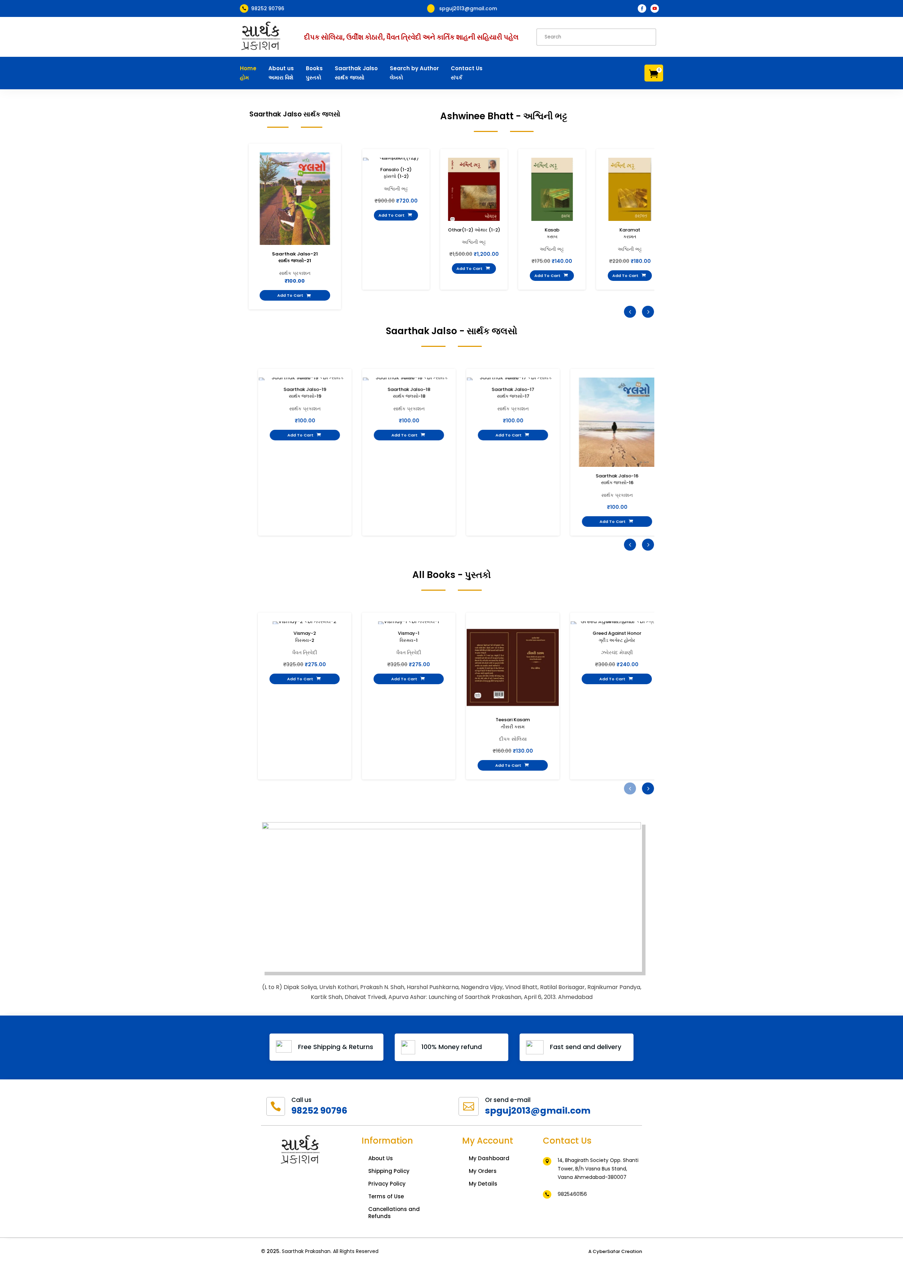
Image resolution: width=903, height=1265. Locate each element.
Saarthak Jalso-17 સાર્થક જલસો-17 (512, 393)
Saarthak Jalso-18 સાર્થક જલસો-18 (408, 393)
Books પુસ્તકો (314, 73)
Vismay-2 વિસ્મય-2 (304, 637)
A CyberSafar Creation (615, 1251)
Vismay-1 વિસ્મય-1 (408, 637)
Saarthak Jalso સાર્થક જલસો (356, 73)
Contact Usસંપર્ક (467, 73)
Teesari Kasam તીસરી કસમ (513, 723)
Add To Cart (294, 295)
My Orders (483, 1171)
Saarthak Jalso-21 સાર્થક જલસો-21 (295, 257)
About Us (380, 1158)
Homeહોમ (248, 73)
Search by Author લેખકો (414, 73)
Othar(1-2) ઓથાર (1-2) (474, 230)
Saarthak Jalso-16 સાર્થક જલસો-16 (616, 479)
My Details (483, 1183)
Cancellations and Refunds (394, 1212)
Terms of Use (386, 1196)
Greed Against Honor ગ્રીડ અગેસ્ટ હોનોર (617, 637)
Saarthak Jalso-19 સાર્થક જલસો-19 (304, 393)
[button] (648, 311)
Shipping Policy (389, 1171)
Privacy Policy (387, 1183)
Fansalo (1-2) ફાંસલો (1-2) (396, 173)
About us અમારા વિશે (281, 73)
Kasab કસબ (552, 233)
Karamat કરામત (629, 233)
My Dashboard (489, 1158)
